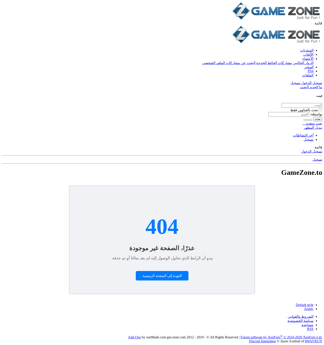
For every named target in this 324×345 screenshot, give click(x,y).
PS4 (310, 71)
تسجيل (308, 139)
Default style (304, 305)
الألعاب (308, 54)
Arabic (308, 309)
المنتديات (306, 50)
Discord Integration (262, 341)
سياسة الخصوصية (300, 321)
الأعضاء (307, 59)
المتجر (308, 67)
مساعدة (307, 325)
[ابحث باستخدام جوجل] (308, 120)
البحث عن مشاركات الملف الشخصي (228, 63)
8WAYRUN (313, 341)
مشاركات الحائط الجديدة (274, 63)
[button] (318, 23)
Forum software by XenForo (281, 337)
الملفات (307, 75)
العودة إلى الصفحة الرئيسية (162, 276)
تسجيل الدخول (311, 151)
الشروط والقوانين (300, 316)
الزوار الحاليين (303, 63)
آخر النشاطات (303, 135)
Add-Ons (134, 337)
